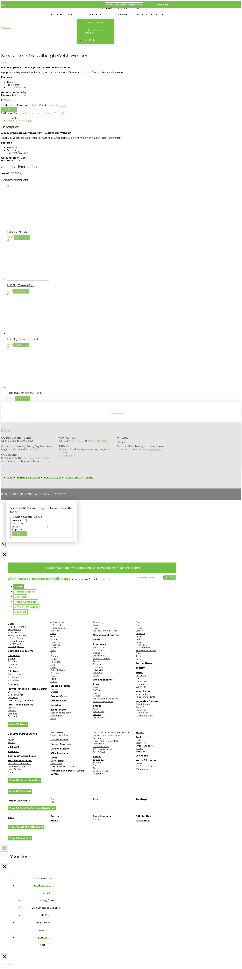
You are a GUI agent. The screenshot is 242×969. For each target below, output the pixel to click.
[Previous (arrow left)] (2, 967)
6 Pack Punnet (15, 695)
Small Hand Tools (144, 746)
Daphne (97, 714)
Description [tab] (13, 118)
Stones (11, 742)
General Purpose (16, 766)
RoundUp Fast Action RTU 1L (24, 392)
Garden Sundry (59, 748)
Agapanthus (99, 647)
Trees (139, 672)
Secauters (141, 743)
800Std (97, 690)
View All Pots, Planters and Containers (32, 808)
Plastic (96, 799)
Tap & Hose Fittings (145, 766)
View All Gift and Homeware (26, 826)
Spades (139, 748)
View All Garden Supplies (24, 780)
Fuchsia (97, 661)
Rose (96, 684)
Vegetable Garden (147, 701)
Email (16, 526)
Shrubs (97, 705)
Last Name (19, 523)
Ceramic (54, 799)
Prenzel (97, 819)
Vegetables (60, 113)
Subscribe (19, 533)
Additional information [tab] (19, 120)
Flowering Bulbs (101, 658)
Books (54, 820)
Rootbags (141, 799)
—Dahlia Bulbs (15, 638)
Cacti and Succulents (20, 651)
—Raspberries (57, 628)
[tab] (18, 586)
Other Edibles (57, 670)
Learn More (155, 449)
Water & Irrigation (146, 760)
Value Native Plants (145, 697)
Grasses (54, 692)
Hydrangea (141, 645)
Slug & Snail (99, 752)
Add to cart (9, 109)
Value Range (143, 691)
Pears (53, 679)
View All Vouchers (20, 838)
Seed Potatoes (100, 771)
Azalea (96, 709)
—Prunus (140, 684)
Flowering (98, 622)
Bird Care (13, 747)
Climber (97, 696)
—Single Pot (142, 713)
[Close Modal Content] (3, 544)
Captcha (17, 529)
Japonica (12, 661)
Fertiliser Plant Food (20, 760)
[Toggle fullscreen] (5, 964)
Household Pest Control (105, 741)
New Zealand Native (146, 650)
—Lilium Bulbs (15, 644)
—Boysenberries (58, 625)
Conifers (13, 684)
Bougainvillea (14, 674)
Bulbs (11, 623)
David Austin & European (105, 698)
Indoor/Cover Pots (19, 800)
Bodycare (56, 816)
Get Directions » (68, 455)
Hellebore (98, 667)
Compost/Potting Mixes (22, 756)
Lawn (53, 757)
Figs (52, 653)
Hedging (55, 705)
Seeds (49, 113)
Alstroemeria (99, 650)
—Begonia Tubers (17, 635)
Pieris (138, 656)
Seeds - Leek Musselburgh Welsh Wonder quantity (29, 105)
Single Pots (141, 707)
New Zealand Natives (106, 635)
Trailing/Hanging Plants (105, 631)
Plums (53, 681)
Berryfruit (13, 716)
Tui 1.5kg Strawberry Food (22, 339)
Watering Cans (143, 769)
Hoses (139, 763)
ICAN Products (59, 753)
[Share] (8, 964)
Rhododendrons (103, 679)
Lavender (98, 672)
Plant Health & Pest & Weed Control (67, 772)
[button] (107, 8)
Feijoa (53, 650)
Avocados (13, 713)
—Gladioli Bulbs (16, 641)
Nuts (52, 664)
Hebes (139, 636)
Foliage (96, 625)
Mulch (11, 740)
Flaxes (53, 689)
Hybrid (11, 658)
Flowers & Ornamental (19, 763)
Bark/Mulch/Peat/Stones (22, 734)
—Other (54, 647)
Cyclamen (13, 697)
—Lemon (55, 636)
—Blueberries (57, 622)
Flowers (97, 762)
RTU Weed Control (102, 749)
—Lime (54, 639)
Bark (10, 737)
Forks (138, 740)
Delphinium (99, 655)
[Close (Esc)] (11, 964)
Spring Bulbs (14, 629)
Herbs (53, 659)
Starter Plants (144, 663)
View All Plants (18, 724)
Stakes (140, 732)
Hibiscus (140, 642)
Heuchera (98, 670)
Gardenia (140, 631)
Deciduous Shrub (101, 717)
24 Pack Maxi (14, 692)
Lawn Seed (56, 763)
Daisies (96, 653)
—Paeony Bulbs (16, 646)
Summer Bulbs (15, 632)
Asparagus (98, 759)
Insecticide (98, 743)
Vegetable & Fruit (59, 735)
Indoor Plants (58, 709)
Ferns (53, 718)
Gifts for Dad (143, 816)
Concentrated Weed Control (107, 735)
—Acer (139, 678)
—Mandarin (56, 642)
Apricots (12, 710)
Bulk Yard (13, 751)
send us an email (97, 441)
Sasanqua (12, 664)
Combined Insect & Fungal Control (111, 732)
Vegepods (142, 755)
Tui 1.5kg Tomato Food (20, 285)
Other (96, 675)
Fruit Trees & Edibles (20, 704)
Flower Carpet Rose (103, 701)
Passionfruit (56, 673)
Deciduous (13, 677)
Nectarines (55, 662)
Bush (95, 693)
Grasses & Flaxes (60, 686)
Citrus (53, 633)
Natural (11, 772)
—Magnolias (142, 681)
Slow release (56, 732)
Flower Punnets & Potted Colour (27, 689)
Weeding (140, 751)
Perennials (99, 644)
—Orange (55, 645)
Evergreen (13, 680)
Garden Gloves (59, 739)
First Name (19, 520)
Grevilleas (140, 633)
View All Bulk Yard (20, 791)
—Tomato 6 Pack (144, 715)
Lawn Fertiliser (15, 769)
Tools (139, 737)
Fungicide (98, 738)
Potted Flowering (17, 627)
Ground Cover (58, 696)
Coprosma (98, 711)
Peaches (54, 676)
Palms (96, 628)
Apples (11, 707)
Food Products (102, 816)
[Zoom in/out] (2, 964)
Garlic (96, 765)
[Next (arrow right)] (5, 967)
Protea (139, 659)
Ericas (138, 622)
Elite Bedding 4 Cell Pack (20, 700)
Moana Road (143, 820)
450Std (96, 687)
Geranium (98, 664)
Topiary (140, 668)
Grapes (54, 656)
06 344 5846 (77, 441)
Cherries (54, 631)
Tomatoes (141, 710)
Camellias (14, 655)
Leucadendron (143, 647)
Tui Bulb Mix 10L (17, 231)
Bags (11, 817)
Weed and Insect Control (63, 766)
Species (12, 667)
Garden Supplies (36, 113)
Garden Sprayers (60, 744)
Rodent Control (101, 746)
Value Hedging (143, 694)
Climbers (13, 671)
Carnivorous (56, 715)
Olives (53, 667)
